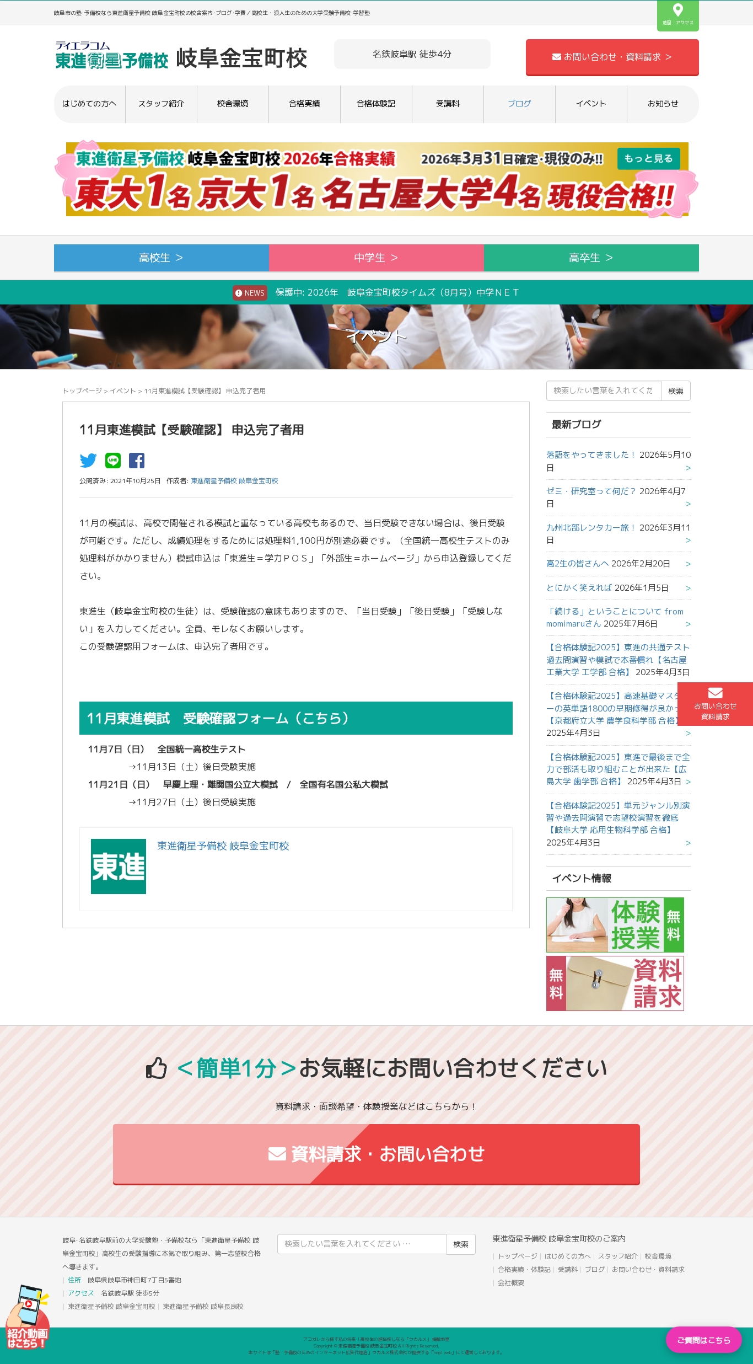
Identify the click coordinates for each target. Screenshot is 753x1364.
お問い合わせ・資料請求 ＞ (617, 57)
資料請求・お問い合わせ (385, 1154)
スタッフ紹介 (161, 103)
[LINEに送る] (115, 464)
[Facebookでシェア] (139, 464)
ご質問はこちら (704, 1340)
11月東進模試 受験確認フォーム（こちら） (221, 718)
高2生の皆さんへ (577, 563)
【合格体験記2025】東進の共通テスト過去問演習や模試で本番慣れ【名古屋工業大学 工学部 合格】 (618, 659)
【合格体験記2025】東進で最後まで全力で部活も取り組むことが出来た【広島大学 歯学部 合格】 (618, 769)
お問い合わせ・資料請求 (648, 1269)
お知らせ (663, 103)
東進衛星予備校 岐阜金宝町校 (111, 1306)
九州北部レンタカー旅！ (591, 527)
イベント (590, 103)
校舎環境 (232, 103)
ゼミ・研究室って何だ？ (591, 491)
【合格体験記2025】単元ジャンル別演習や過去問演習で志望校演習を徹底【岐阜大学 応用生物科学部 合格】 (618, 818)
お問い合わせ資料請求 (715, 711)
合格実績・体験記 (524, 1269)
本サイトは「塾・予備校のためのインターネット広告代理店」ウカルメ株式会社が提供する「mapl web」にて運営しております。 (376, 1352)
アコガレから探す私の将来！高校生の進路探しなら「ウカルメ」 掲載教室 (376, 1339)
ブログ (519, 103)
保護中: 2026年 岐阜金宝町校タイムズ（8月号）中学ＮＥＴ (381, 292)
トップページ (82, 390)
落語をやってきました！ (591, 455)
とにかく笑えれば (579, 587)
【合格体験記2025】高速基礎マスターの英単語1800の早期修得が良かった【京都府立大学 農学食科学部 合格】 (618, 708)
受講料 (447, 103)
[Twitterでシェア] (91, 464)
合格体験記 (376, 103)
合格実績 (304, 103)
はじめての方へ (89, 103)
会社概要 (511, 1282)
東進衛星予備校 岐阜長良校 (203, 1306)
